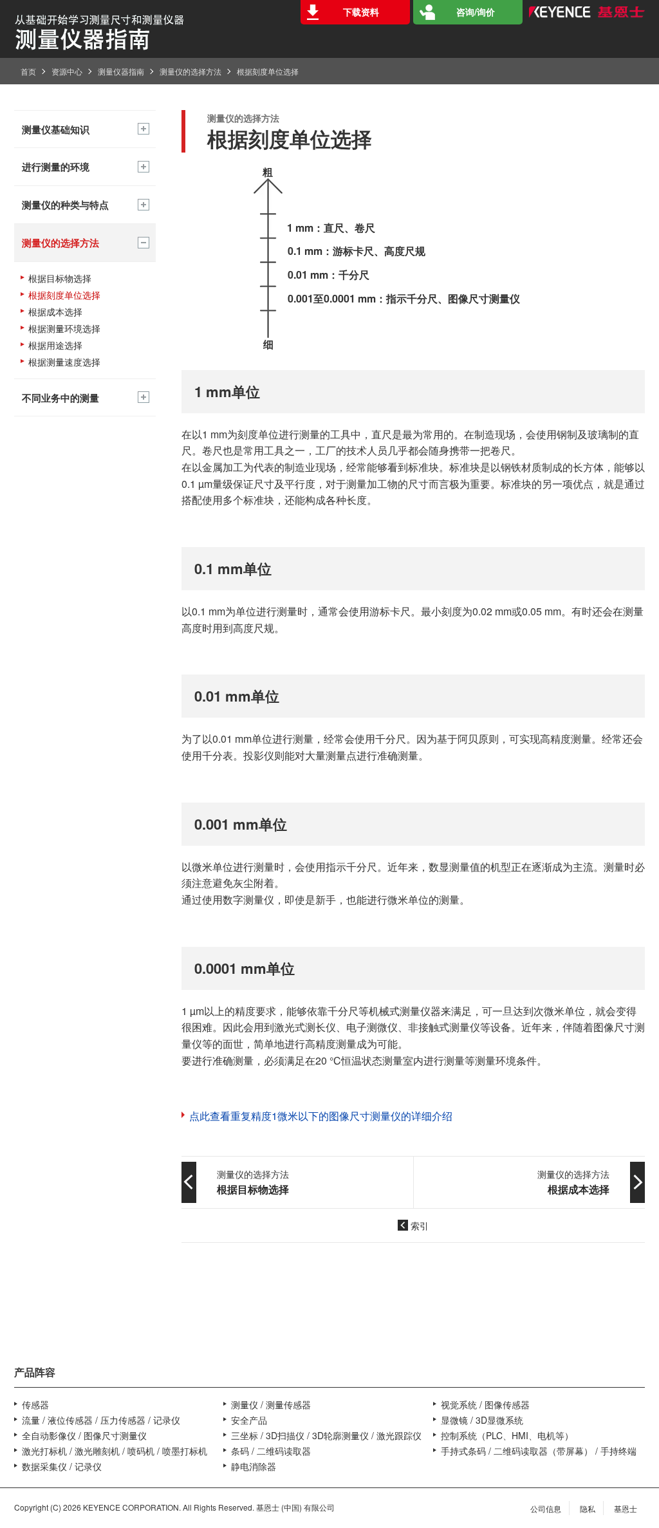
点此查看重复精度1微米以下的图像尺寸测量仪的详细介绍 (320, 1116)
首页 (28, 71)
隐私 (587, 1508)
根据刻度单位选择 (64, 295)
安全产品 (249, 1419)
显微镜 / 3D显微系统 (482, 1419)
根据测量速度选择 (64, 362)
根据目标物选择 (59, 278)
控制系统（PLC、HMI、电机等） (507, 1435)
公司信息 (545, 1508)
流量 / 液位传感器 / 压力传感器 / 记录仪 (101, 1419)
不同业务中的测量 (60, 398)
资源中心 (66, 71)
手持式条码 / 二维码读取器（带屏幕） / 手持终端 (538, 1450)
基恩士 (625, 1508)
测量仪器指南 (121, 71)
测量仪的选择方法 (190, 71)
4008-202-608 (61, 1328)
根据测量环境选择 (64, 328)
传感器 (35, 1404)
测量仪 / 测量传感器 (271, 1404)
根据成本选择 (55, 312)
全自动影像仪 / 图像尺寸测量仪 (84, 1435)
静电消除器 (253, 1466)
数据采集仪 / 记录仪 (62, 1466)
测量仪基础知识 (55, 129)
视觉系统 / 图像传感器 (485, 1404)
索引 (420, 1225)
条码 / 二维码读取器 (271, 1450)
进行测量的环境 (55, 167)
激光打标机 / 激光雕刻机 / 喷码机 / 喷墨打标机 (114, 1450)
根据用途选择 (55, 345)
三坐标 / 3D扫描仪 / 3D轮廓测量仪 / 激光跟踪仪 (326, 1435)
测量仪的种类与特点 (65, 205)
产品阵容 (34, 1372)
